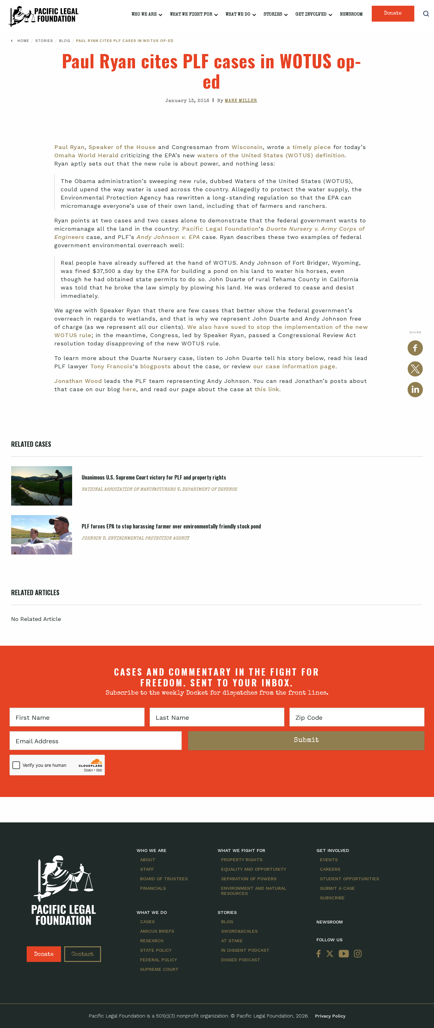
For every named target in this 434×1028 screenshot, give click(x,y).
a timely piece (309, 147)
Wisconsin (247, 147)
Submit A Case (337, 888)
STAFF (147, 869)
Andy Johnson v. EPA (169, 237)
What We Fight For (191, 14)
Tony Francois (111, 366)
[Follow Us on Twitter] (329, 954)
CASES (147, 921)
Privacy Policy (330, 1015)
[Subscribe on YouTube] (343, 954)
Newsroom (351, 14)
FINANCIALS (153, 888)
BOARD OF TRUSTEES (164, 878)
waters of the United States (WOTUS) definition (271, 155)
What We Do (238, 14)
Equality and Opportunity (253, 869)
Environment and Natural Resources (253, 891)
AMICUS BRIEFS (157, 931)
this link (267, 389)
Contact (82, 954)
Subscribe (332, 897)
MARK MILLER (241, 101)
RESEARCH (152, 940)
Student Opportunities (349, 878)
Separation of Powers (248, 878)
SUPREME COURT (159, 969)
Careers (330, 869)
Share (415, 332)
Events (329, 859)
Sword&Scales (239, 931)
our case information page (294, 366)
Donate (393, 13)
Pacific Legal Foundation (220, 228)
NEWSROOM (329, 921)
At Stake (232, 940)
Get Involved (311, 14)
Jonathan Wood (78, 381)
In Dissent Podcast (245, 950)
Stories (273, 14)
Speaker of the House (122, 147)
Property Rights (241, 859)
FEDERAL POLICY (158, 959)
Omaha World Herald (86, 155)
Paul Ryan (69, 147)
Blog (65, 41)
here (129, 389)
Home (23, 41)
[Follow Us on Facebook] (319, 954)
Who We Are (144, 14)
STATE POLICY (156, 950)
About (147, 859)
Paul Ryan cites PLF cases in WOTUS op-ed (124, 41)
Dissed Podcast (240, 959)
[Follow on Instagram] (356, 954)
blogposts (155, 366)
